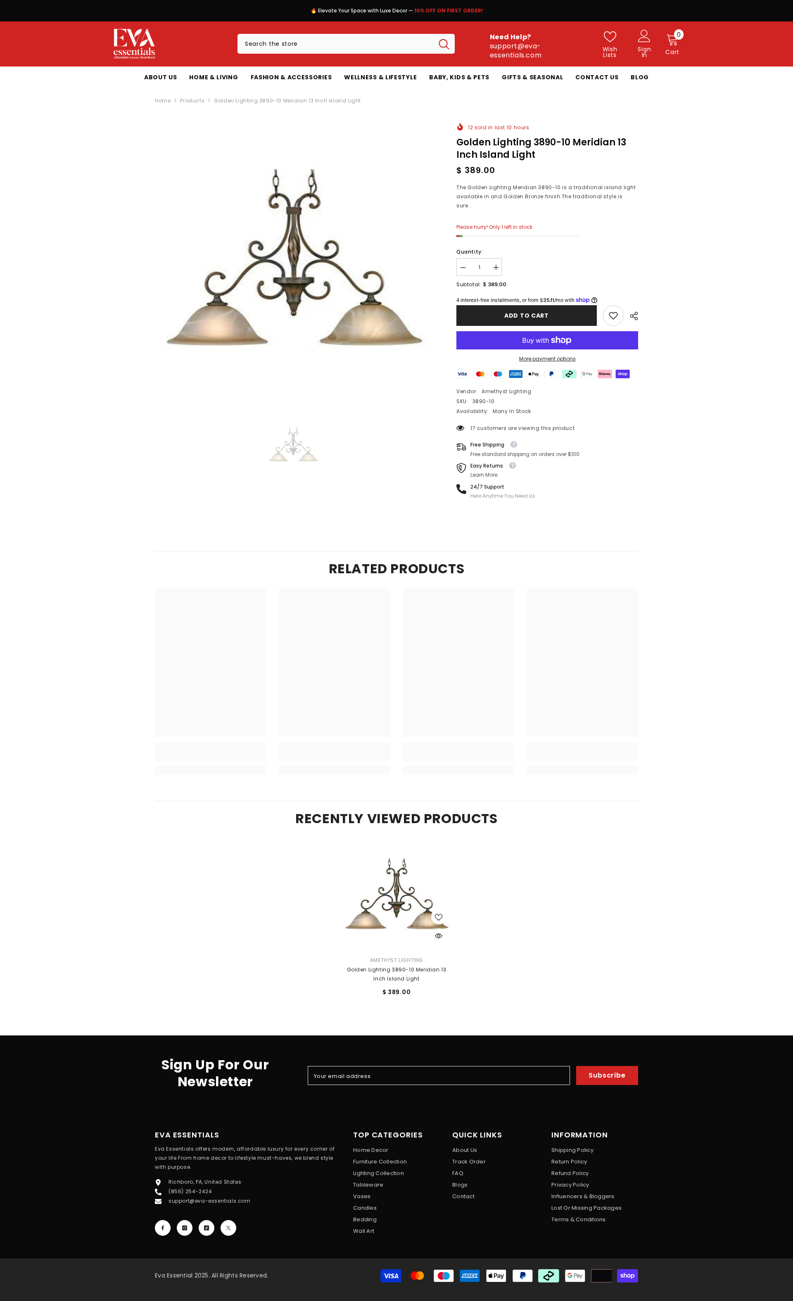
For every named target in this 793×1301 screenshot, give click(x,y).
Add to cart (526, 315)
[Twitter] (228, 1228)
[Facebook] (163, 1228)
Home (163, 100)
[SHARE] (631, 316)
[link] (613, 315)
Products (192, 100)
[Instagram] (184, 1228)
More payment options (547, 358)
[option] (396, 12)
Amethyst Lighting (506, 391)
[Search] (346, 44)
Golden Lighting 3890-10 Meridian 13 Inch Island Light (396, 974)
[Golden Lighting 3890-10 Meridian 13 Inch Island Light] (396, 894)
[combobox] (335, 44)
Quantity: (469, 251)
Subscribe (607, 1075)
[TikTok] (206, 1228)
